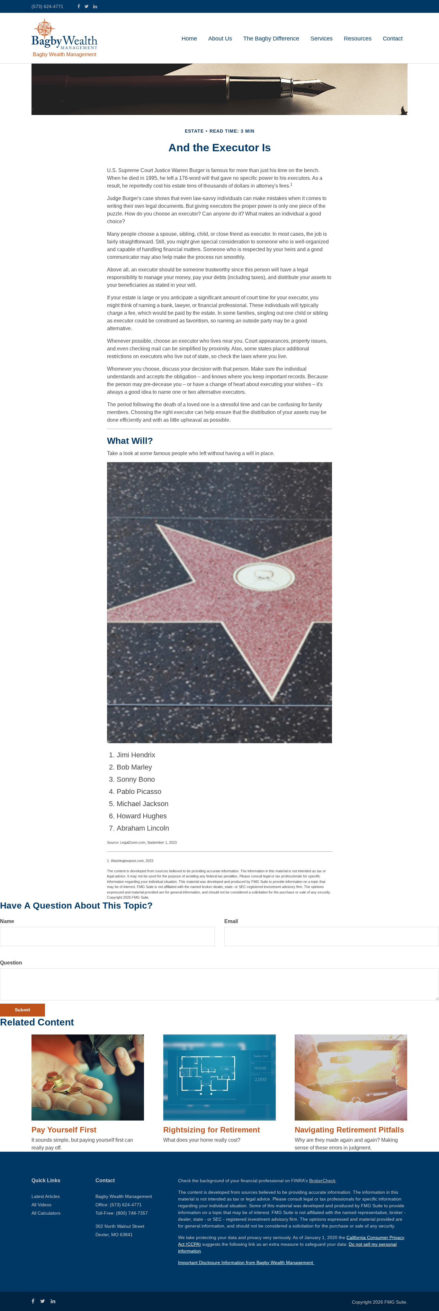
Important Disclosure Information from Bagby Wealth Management (246, 1262)
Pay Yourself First (63, 1129)
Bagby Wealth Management (64, 54)
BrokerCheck (322, 1180)
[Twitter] (87, 6)
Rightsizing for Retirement (211, 1129)
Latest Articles (45, 1196)
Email (231, 921)
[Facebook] (78, 6)
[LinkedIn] (95, 6)
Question (11, 962)
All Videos (41, 1204)
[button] (220, 38)
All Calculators (45, 1213)
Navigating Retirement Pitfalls (349, 1129)
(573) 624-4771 (47, 6)
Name (7, 921)
